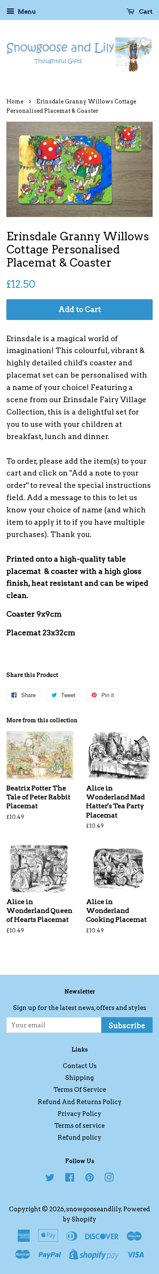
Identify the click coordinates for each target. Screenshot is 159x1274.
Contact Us (80, 1066)
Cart (145, 11)
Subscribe (127, 1025)
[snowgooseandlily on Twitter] (50, 1179)
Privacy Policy (79, 1114)
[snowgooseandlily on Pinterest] (89, 1179)
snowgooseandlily (93, 1209)
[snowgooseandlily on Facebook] (70, 1179)
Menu (26, 11)
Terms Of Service (79, 1089)
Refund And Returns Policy (80, 1102)
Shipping (79, 1078)
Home (14, 101)
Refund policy (79, 1137)
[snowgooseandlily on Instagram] (109, 1179)
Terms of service (79, 1125)
